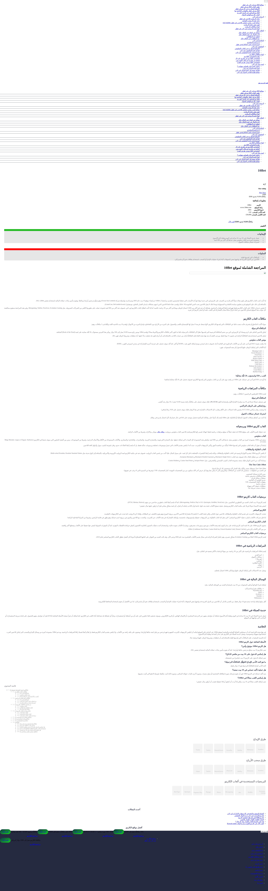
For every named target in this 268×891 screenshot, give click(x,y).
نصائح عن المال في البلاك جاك (249, 33)
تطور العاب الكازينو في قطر (250, 7)
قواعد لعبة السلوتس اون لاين (250, 50)
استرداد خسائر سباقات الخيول (28, 703)
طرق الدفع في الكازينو (252, 56)
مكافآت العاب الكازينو (21, 692)
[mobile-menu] (266, 1)
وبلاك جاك (160, 432)
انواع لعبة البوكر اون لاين (251, 68)
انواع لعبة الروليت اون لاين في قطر (247, 29)
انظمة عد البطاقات (253, 37)
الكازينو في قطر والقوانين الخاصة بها (247, 11)
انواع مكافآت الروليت (252, 27)
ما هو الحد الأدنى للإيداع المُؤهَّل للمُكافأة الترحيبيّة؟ (33, 728)
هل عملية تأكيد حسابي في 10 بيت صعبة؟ (30, 730)
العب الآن (231, 222)
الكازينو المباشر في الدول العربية (248, 13)
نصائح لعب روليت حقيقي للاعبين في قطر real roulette (241, 23)
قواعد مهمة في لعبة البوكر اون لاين (247, 70)
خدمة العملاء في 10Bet (21, 720)
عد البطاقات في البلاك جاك (250, 38)
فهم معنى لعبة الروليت (252, 25)
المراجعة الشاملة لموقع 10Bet (19, 690)
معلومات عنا (258, 880)
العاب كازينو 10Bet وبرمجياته (23, 704)
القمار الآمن (259, 877)
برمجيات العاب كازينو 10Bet (23, 711)
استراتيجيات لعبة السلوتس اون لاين (247, 52)
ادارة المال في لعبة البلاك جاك (249, 35)
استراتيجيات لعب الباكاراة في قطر (248, 44)
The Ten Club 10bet (25, 709)
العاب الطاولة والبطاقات (26, 707)
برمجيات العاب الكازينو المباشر (28, 715)
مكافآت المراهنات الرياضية (22, 698)
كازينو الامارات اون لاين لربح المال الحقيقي (249, 816)
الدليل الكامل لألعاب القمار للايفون (252, 819)
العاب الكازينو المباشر (25, 714)
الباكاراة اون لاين (258, 40)
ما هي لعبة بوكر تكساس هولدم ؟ (248, 66)
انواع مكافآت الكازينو (256, 54)
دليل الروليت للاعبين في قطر (249, 19)
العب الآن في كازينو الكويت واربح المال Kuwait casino (245, 823)
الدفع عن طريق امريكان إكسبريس (248, 60)
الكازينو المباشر (24, 712)
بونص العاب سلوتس (25, 695)
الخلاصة (17, 722)
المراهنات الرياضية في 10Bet (23, 717)
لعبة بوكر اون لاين (258, 64)
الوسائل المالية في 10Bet (22, 719)
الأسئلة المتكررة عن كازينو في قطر (247, 9)
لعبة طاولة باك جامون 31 (254, 867)
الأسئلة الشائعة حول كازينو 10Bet (28, 724)
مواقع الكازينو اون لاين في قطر (253, 5)
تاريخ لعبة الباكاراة (253, 42)
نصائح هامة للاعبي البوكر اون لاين (248, 72)
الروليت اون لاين (258, 17)
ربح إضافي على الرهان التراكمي (28, 701)
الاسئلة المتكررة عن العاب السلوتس (247, 48)
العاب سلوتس (23, 706)
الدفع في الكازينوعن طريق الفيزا (248, 62)
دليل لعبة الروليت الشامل (251, 21)
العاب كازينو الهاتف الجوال (251, 15)
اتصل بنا (260, 883)
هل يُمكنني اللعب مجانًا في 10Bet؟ (28, 731)
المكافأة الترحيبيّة (24, 693)
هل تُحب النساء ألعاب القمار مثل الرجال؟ (249, 821)
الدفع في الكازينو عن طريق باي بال (247, 58)
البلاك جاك (260, 31)
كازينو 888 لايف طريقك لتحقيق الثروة (251, 817)
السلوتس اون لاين (258, 46)
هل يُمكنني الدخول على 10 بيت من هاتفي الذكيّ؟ (32, 727)
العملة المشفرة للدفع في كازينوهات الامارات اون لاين (245, 814)
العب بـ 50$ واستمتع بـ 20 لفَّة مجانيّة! (29, 696)
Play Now (262, 193)
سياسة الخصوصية (256, 873)
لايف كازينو (259, 864)
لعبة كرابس (259, 870)
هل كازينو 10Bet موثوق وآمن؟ (27, 725)
